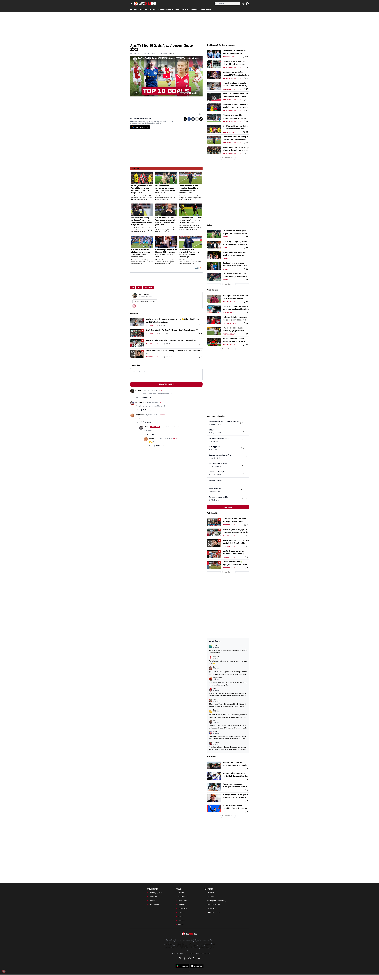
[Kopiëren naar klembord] (201, 119)
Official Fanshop (164, 9)
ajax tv (139, 287)
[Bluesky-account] (199, 958)
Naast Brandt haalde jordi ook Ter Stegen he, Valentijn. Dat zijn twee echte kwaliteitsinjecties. (228, 684)
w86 (214, 688)
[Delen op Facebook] (189, 119)
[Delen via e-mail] (197, 119)
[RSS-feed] (194, 958)
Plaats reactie (166, 384)
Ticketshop (194, 9)
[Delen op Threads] (185, 119)
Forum (177, 9)
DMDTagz (216, 656)
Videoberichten (152, 325)
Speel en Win (206, 9)
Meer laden (228, 507)
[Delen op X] (193, 119)
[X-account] (180, 958)
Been (214, 721)
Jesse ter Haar (141, 53)
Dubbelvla (216, 710)
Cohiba (215, 645)
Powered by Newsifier (189, 971)
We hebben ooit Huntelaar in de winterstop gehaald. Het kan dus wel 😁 (228, 662)
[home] (131, 9)
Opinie (225, 237)
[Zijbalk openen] (131, 3)
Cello (214, 667)
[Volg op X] (134, 306)
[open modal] (247, 3)
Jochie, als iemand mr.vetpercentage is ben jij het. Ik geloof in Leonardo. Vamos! (228, 651)
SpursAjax (216, 742)
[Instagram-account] (189, 958)
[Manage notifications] (3, 971)
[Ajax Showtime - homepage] (145, 4)
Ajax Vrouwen (148, 287)
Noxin (215, 731)
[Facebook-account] (185, 958)
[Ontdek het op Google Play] (182, 966)
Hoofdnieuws (228, 57)
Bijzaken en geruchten (232, 67)
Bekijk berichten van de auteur (145, 301)
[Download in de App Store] (196, 966)
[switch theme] (243, 3)
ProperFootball (217, 678)
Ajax (132, 287)
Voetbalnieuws (229, 302)
